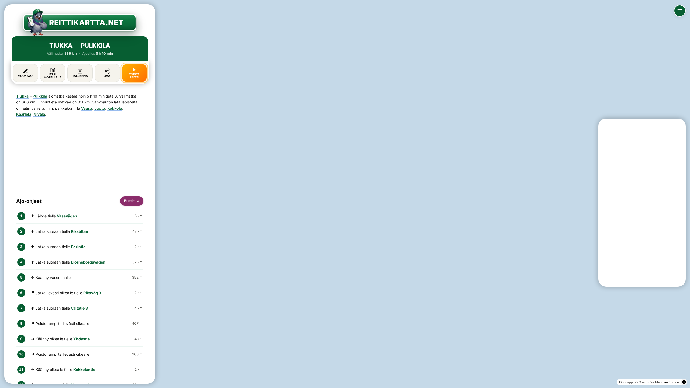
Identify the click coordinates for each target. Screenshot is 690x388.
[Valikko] (680, 11)
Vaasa (86, 108)
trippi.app (626, 382)
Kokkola (114, 108)
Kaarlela (23, 114)
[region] (345, 194)
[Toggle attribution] (684, 382)
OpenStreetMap (650, 382)
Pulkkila (40, 96)
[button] (236, 313)
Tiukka (22, 96)
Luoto (99, 108)
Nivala (39, 114)
